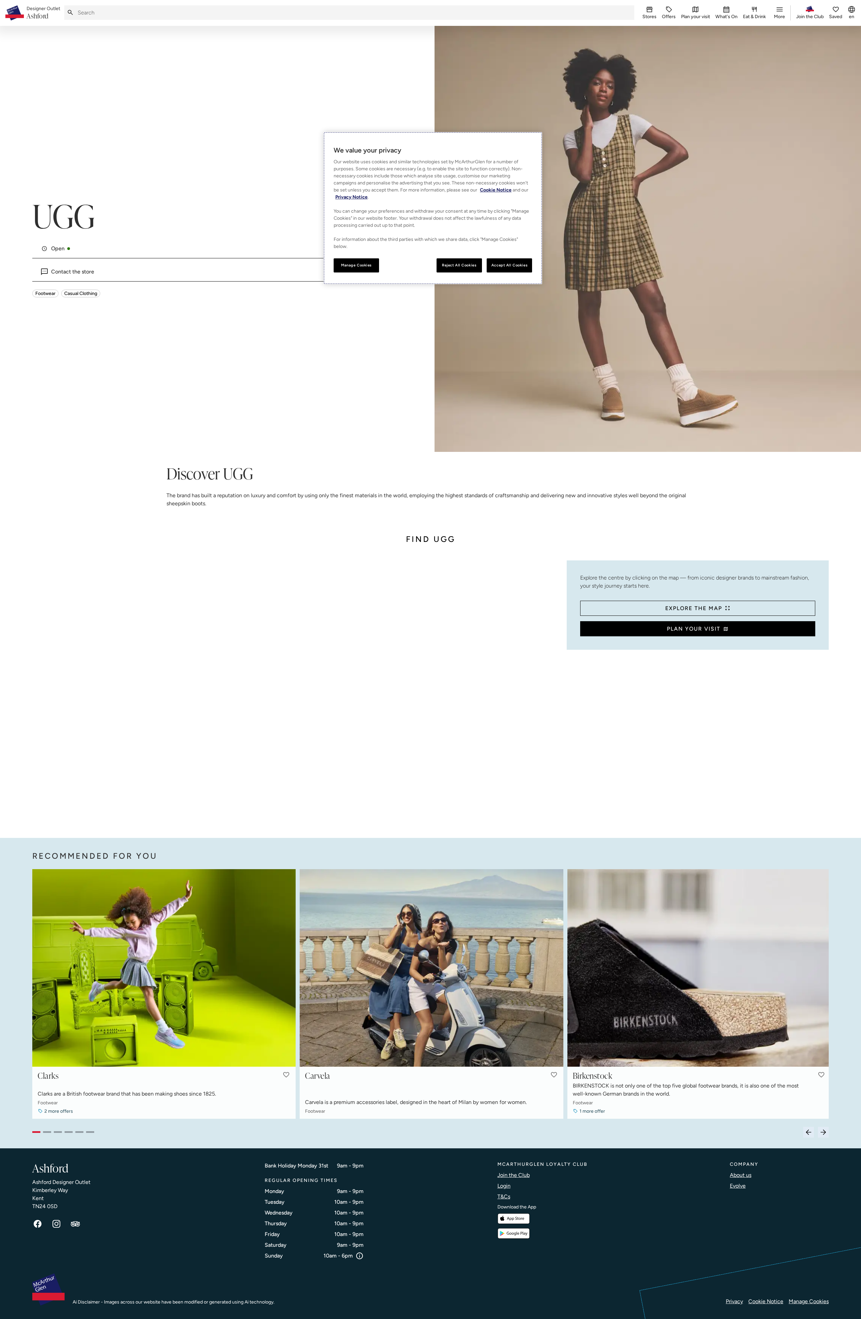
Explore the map (693, 608)
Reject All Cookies (459, 265)
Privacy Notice (351, 197)
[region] (433, 208)
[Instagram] (56, 1224)
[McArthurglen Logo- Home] (14, 12)
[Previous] (808, 1132)
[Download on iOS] (513, 1218)
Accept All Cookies (509, 265)
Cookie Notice (765, 1301)
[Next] (823, 1132)
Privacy (734, 1301)
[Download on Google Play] (513, 1233)
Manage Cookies (809, 1301)
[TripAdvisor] (75, 1224)
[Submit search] (70, 12)
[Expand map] (296, 692)
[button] (286, 1075)
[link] (43, 13)
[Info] (359, 1256)
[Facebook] (37, 1224)
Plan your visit (693, 629)
